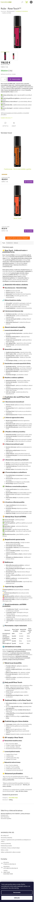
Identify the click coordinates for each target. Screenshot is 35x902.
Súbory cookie (4, 850)
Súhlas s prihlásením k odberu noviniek (10, 852)
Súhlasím (17, 898)
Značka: (6, 13)
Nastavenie (16, 892)
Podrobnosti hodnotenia (21, 11)
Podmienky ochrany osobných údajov (10, 848)
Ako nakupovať (4, 835)
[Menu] (31, 2)
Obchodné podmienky (6, 838)
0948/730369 (6, 872)
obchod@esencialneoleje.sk (10, 868)
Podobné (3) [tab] (9, 243)
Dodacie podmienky (6, 843)
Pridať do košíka (16, 79)
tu (18, 888)
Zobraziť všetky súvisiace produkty (17, 238)
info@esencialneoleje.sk (9, 864)
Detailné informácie (6, 118)
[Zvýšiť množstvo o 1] (7, 78)
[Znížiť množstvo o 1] (7, 80)
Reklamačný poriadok (6, 846)
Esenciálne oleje (13, 798)
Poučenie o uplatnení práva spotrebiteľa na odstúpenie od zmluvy (15, 840)
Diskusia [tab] (16, 243)
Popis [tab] (3, 243)
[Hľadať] (22, 2)
